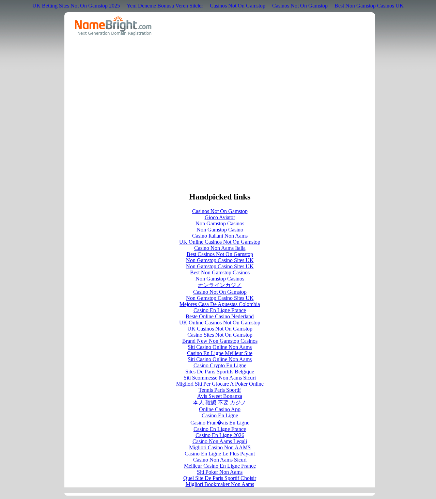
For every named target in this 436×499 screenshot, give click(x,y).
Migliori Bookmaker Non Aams (220, 484)
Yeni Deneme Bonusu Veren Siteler (165, 6)
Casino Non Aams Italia (220, 248)
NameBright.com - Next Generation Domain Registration (113, 25)
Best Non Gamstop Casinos (220, 272)
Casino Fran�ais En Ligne (219, 422)
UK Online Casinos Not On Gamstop (219, 242)
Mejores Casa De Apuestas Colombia (220, 304)
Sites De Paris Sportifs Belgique (219, 371)
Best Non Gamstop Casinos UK (369, 6)
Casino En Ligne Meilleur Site (219, 353)
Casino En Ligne (220, 415)
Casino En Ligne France (219, 310)
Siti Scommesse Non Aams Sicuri (220, 378)
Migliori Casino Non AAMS (220, 447)
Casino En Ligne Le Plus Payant (220, 453)
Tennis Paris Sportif (220, 390)
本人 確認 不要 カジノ (219, 402)
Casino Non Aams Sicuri (220, 460)
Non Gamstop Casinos (220, 223)
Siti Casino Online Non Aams (220, 347)
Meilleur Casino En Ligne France (220, 466)
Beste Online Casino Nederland (220, 316)
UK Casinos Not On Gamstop (219, 329)
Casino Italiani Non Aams (220, 236)
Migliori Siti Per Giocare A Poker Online (220, 384)
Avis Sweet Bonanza (219, 396)
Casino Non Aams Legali (219, 441)
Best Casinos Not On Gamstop (220, 254)
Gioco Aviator (220, 217)
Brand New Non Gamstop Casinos (220, 341)
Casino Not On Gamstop (220, 292)
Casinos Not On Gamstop (237, 6)
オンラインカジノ (220, 285)
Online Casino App (219, 409)
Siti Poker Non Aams (220, 472)
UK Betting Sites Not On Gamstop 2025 (76, 6)
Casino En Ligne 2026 (220, 435)
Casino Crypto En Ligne (219, 365)
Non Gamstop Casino (220, 229)
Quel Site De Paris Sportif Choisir (219, 478)
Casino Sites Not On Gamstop (219, 335)
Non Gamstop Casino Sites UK (220, 260)
